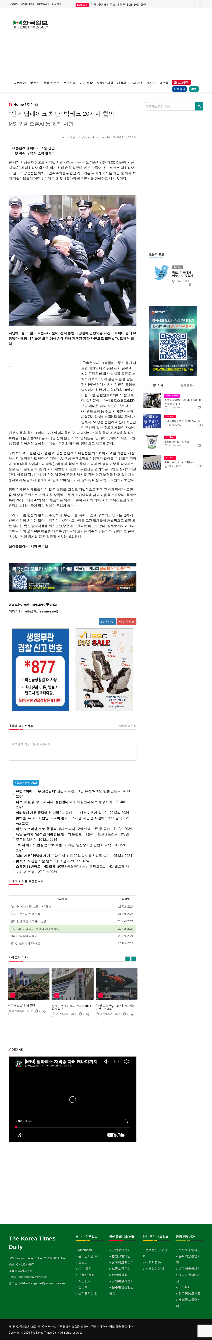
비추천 (128, 621)
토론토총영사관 (189, 1250)
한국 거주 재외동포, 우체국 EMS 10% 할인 (71, 1007)
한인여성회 (119, 1274)
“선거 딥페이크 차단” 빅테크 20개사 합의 (34, 928)
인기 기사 (157, 385)
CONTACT (43, 4)
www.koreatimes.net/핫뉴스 (33, 604)
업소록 (164, 82)
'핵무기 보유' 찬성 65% (21, 1005)
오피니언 (136, 82)
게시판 (151, 82)
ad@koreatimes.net (53, 1283)
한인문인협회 (121, 1250)
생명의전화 (153, 1262)
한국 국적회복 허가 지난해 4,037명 (182, 421)
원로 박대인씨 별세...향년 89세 (110, 4)
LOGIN (14, 4)
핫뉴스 (34, 82)
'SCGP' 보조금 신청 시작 (25, 913)
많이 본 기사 (188, 385)
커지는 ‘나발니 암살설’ (23, 936)
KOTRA (184, 1287)
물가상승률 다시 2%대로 (25, 943)
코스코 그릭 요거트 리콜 (176, 441)
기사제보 (56, 4)
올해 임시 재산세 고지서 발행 (28, 921)
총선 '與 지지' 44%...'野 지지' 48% (30, 906)
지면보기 (20, 82)
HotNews (170, 416)
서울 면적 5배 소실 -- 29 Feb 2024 (52, 861)
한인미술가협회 (123, 1281)
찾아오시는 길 (88, 1293)
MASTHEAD (27, 4)
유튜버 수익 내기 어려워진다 (179, 462)
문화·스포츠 (51, 82)
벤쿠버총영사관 (189, 1268)
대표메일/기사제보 (21, 1270)
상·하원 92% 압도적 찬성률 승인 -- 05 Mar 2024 (74, 855)
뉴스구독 (183, 82)
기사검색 (179, 89)
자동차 (121, 82)
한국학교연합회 (123, 1262)
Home (18, 104)
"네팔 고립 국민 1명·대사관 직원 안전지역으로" (115, 1007)
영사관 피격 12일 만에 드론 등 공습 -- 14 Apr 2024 (74, 829)
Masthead (85, 1250)
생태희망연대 (154, 1268)
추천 (108, 621)
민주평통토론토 (189, 1293)
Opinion (177, 267)
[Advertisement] (131, 43)
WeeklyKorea (172, 396)
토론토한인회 (121, 1268)
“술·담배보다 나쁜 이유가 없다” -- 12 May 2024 (72, 812)
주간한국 (70, 82)
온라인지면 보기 (89, 1256)
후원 (194, 89)
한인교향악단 (121, 1256)
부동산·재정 (105, 82)
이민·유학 (86, 82)
